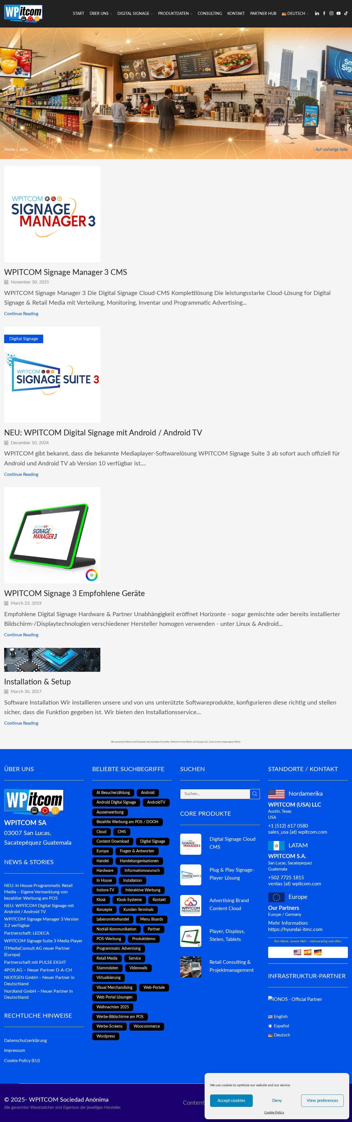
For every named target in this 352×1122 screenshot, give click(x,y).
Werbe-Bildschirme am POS (120, 1017)
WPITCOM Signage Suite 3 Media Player (43, 941)
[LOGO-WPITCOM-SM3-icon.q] (190, 844)
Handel (103, 861)
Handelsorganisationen (139, 861)
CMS (122, 832)
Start (78, 14)
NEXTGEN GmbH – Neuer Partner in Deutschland (39, 980)
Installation (132, 881)
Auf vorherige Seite (332, 150)
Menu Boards (151, 919)
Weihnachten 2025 (113, 1007)
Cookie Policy (274, 1112)
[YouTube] (338, 13)
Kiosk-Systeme (129, 900)
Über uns (99, 14)
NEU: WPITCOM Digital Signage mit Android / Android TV (103, 433)
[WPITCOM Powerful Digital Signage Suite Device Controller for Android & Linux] (190, 875)
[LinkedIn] (317, 13)
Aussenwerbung (110, 812)
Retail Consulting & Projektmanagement (232, 966)
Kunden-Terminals (138, 910)
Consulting (210, 14)
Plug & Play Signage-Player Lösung (232, 874)
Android (148, 793)
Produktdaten (173, 14)
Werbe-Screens (109, 1026)
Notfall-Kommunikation (116, 929)
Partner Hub (263, 14)
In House (104, 881)
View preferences (322, 1101)
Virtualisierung (108, 978)
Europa (103, 851)
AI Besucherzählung (113, 793)
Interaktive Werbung (142, 890)
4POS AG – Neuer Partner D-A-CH (38, 970)
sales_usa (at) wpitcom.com (297, 832)
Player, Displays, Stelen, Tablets (227, 935)
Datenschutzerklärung (25, 1040)
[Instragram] (331, 13)
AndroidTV (156, 802)
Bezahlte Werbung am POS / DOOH (127, 822)
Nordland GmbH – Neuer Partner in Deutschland (38, 994)
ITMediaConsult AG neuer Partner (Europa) (37, 951)
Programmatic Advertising (119, 949)
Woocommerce (147, 1026)
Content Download (113, 841)
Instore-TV (105, 890)
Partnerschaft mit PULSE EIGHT (35, 962)
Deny (277, 1101)
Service (135, 958)
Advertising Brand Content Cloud (229, 904)
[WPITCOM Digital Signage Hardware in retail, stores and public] (190, 936)
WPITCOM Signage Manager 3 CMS (65, 272)
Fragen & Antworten (137, 851)
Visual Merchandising (114, 988)
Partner (154, 929)
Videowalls (138, 968)
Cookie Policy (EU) (22, 1060)
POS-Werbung (109, 939)
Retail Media (107, 958)
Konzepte (104, 910)
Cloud (101, 832)
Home (9, 150)
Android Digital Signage (116, 802)
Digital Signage (133, 14)
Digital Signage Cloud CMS (232, 843)
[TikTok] (346, 13)
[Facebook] (324, 13)
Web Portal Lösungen (115, 997)
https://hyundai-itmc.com (295, 929)
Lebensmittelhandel (113, 919)
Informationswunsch (142, 871)
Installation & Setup (37, 682)
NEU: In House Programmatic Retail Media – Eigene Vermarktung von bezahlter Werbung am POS (38, 891)
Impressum (14, 1050)
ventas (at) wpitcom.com (294, 883)
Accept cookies (231, 1101)
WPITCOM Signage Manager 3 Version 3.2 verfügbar (41, 922)
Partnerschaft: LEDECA (26, 933)
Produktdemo (143, 939)
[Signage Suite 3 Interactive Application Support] (190, 967)
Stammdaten (107, 968)
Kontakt (236, 14)
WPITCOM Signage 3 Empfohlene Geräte (74, 593)
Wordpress (106, 1036)
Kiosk (101, 900)
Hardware (105, 871)
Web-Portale (154, 988)
